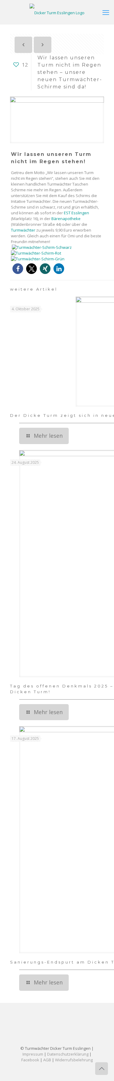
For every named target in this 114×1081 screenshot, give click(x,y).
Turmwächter (23, 230)
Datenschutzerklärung (67, 1054)
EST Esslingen (76, 213)
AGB (47, 1060)
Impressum (32, 1054)
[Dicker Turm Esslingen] (57, 12)
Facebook (30, 1060)
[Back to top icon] (101, 1068)
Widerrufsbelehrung (74, 1060)
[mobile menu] (106, 12)
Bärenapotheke (66, 218)
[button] (17, 268)
